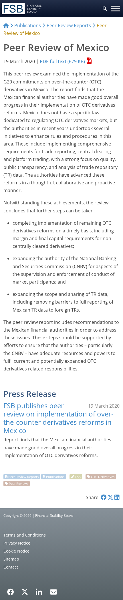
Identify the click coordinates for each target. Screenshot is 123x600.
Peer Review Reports (23, 477)
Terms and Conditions (24, 535)
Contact (10, 567)
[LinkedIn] (39, 590)
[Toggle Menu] (115, 8)
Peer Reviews (18, 483)
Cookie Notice (16, 551)
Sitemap (11, 559)
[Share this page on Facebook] (103, 497)
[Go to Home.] (6, 25)
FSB (78, 477)
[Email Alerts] (53, 591)
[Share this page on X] (110, 497)
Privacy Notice (16, 543)
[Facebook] (10, 590)
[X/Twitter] (25, 591)
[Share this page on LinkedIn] (117, 497)
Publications (55, 477)
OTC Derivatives (102, 477)
